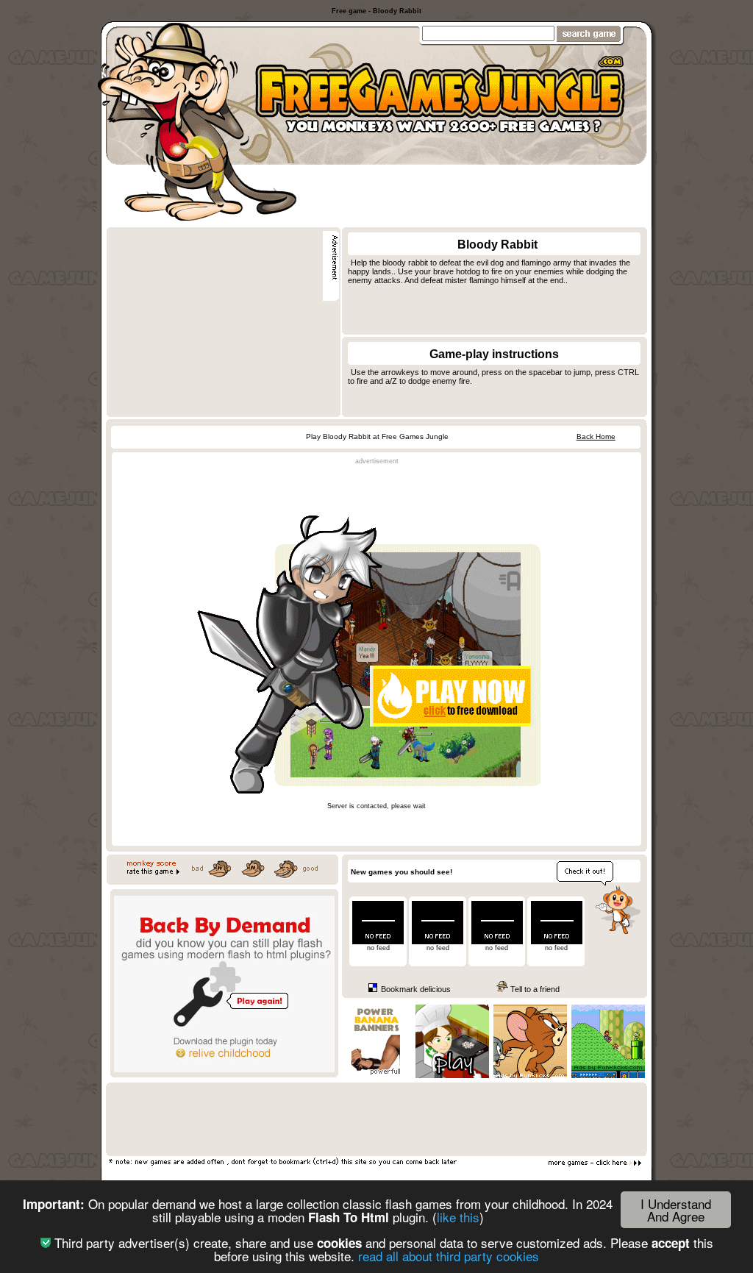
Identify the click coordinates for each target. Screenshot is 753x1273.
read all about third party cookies (448, 1256)
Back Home (596, 436)
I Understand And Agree (675, 1209)
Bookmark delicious (415, 989)
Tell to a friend (534, 989)
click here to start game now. (376, 813)
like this (458, 1217)
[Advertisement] (473, 192)
